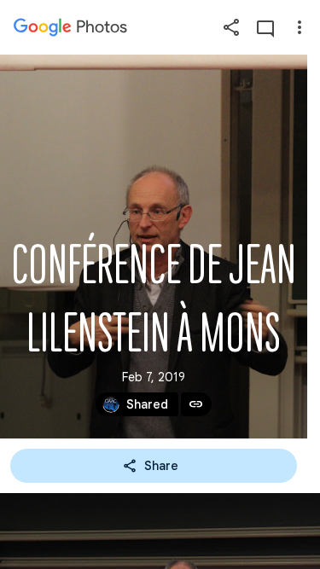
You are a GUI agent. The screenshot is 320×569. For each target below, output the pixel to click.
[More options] (299, 27)
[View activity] (265, 27)
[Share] (231, 27)
